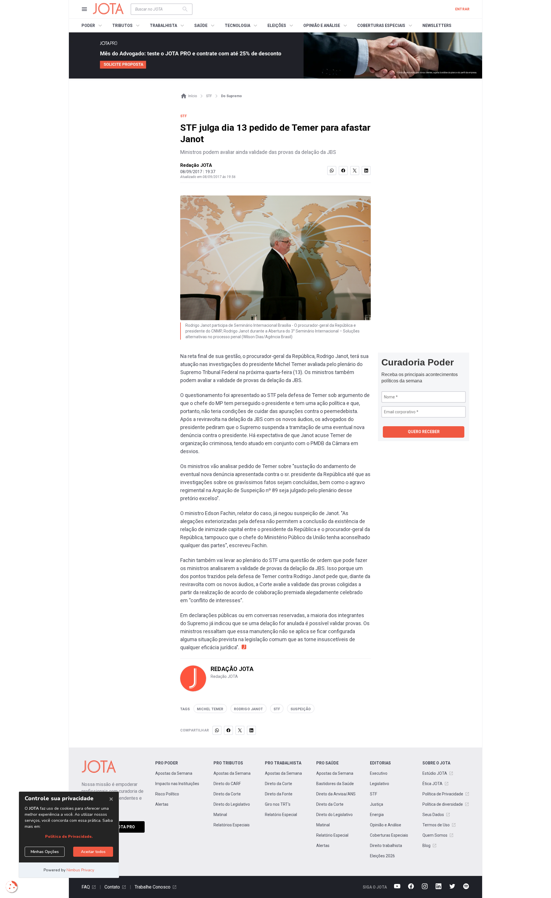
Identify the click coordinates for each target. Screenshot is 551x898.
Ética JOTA (432, 783)
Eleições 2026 (382, 856)
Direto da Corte (227, 794)
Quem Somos (434, 835)
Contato (112, 887)
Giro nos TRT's (277, 804)
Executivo (378, 773)
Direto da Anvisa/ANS (336, 794)
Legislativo (379, 783)
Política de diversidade (442, 804)
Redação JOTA (196, 165)
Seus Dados (433, 814)
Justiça (376, 804)
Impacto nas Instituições (177, 783)
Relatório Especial (281, 814)
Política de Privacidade (442, 794)
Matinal (220, 814)
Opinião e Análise (385, 825)
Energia (377, 814)
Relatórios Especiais (232, 825)
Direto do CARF (227, 783)
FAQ (86, 887)
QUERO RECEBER (424, 431)
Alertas (161, 804)
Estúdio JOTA (434, 773)
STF (373, 794)
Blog (426, 845)
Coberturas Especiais (389, 835)
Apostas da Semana (173, 773)
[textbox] (158, 9)
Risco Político (167, 794)
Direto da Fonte (278, 794)
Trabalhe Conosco (152, 887)
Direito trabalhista (386, 845)
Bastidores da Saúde (335, 783)
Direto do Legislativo (232, 804)
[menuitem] (92, 25)
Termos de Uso (436, 825)
